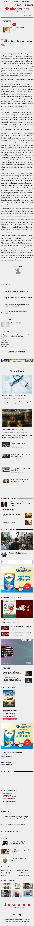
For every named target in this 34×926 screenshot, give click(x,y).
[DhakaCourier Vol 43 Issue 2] (6, 895)
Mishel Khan (9, 44)
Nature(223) (5, 876)
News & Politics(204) (24, 873)
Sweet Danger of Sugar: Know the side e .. (21, 850)
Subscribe (5, 719)
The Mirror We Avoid (16, 552)
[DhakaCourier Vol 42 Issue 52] (28, 895)
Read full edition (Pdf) (9, 714)
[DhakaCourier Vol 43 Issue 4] (17, 888)
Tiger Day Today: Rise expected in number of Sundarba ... (21, 335)
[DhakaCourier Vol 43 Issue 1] (17, 895)
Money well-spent (16, 323)
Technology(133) (22, 870)
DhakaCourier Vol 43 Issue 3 (21, 627)
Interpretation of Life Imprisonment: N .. (18, 842)
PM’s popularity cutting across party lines (20, 469)
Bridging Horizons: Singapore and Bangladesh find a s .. (20, 480)
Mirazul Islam (7, 398)
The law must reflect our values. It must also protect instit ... (20, 503)
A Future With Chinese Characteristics (18, 444)
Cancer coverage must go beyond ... (15, 396)
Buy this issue (13, 719)
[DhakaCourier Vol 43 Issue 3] (28, 888)
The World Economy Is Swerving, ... (14, 429)
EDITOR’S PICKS (8, 510)
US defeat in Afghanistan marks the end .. (19, 859)
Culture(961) (5, 873)
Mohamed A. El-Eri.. (8, 432)
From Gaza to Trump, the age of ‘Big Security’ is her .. (21, 455)
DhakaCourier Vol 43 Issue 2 (21, 633)
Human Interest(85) (23, 876)
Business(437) (6, 870)
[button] (27, 15)
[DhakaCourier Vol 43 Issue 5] (6, 888)
